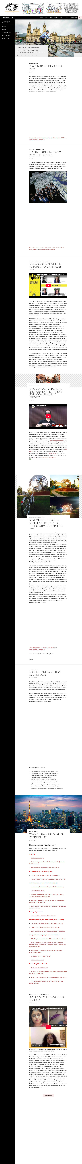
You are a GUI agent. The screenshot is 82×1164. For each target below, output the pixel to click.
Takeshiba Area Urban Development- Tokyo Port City (47, 923)
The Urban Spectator (54, 453)
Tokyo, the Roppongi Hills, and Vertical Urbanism (45, 875)
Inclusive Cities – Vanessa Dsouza (47, 998)
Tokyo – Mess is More (37, 960)
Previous (76, 55)
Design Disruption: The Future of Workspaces (45, 265)
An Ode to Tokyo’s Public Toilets (40, 956)
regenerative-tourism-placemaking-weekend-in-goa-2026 (46, 137)
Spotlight (27, 47)
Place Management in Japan (39, 967)
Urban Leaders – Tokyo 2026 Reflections (45, 154)
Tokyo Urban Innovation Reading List (46, 836)
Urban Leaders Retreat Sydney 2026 (45, 673)
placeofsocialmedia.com (49, 457)
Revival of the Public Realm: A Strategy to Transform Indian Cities (46, 522)
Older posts (48, 1095)
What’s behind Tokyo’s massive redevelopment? (45, 867)
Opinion (41, 17)
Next (80, 55)
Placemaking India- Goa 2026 (45, 67)
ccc (32, 659)
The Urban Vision (8, 17)
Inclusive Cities (20, 47)
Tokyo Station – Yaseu (37, 890)
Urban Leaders (73, 17)
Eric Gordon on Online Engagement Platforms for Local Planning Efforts (46, 393)
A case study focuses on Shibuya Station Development (47, 887)
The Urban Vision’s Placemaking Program (41, 647)
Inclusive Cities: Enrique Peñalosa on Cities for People (31, 51)
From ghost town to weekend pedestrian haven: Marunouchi (49, 977)
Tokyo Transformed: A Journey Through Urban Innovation (48, 879)
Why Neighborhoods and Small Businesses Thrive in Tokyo (48, 939)
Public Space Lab (64, 17)
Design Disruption (34, 260)
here (34, 457)
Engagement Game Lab (56, 440)
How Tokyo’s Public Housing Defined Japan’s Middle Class (48, 931)
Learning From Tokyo (37, 858)
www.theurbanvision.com (37, 139)
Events (46, 17)
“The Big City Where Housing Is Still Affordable (45, 927)
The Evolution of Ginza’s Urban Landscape (43, 915)
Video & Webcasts (54, 17)
